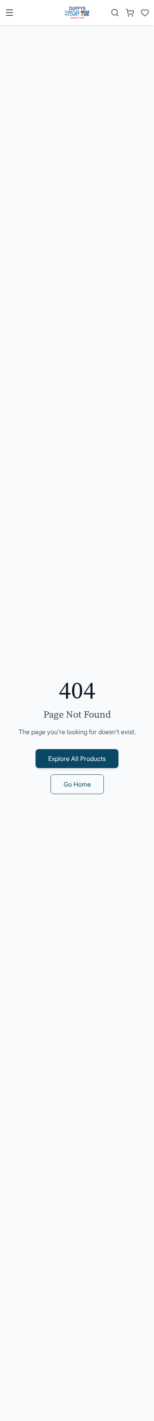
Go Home (77, 784)
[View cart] (130, 12)
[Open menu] (9, 12)
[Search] (115, 12)
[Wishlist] (145, 12)
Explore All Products (77, 759)
